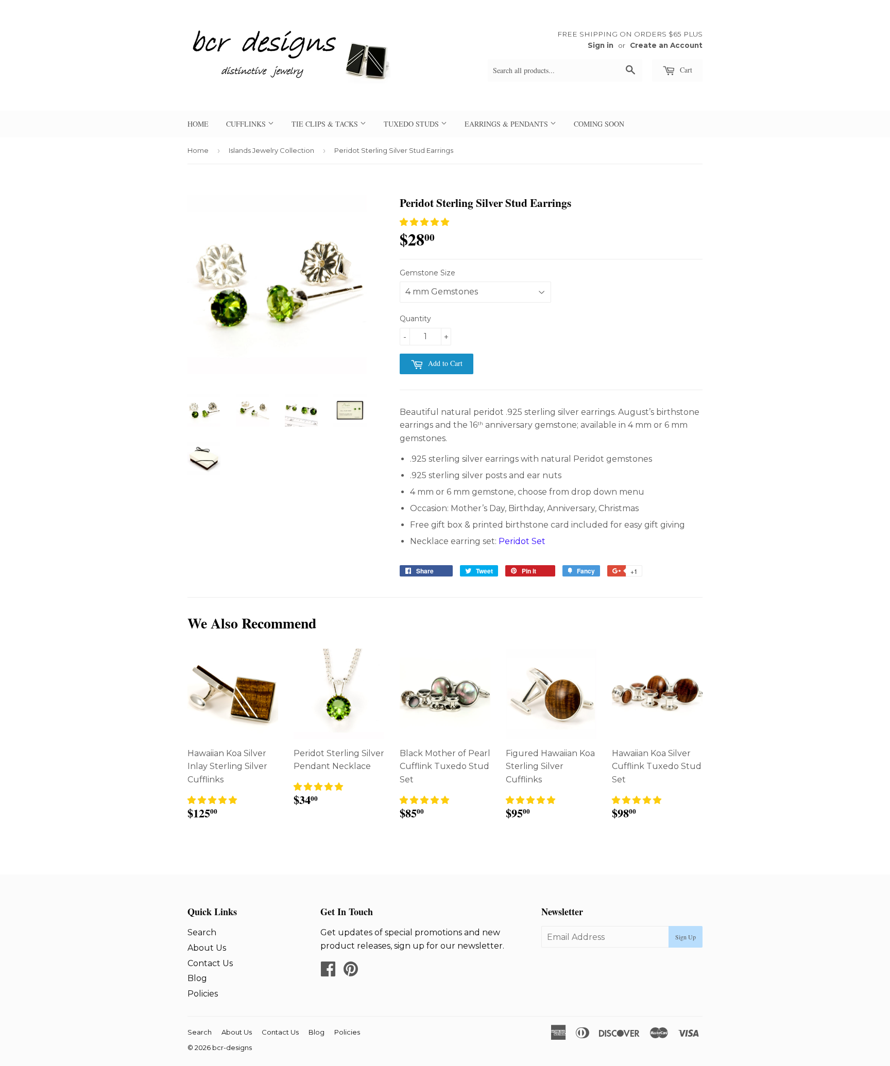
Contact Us (210, 963)
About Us (206, 948)
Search (201, 932)
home (198, 124)
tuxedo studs (412, 124)
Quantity (415, 318)
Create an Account (666, 45)
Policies (202, 994)
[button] (424, 222)
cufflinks (247, 124)
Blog (197, 978)
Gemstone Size (427, 272)
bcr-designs (232, 1047)
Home (198, 150)
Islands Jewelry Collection (271, 150)
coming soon (599, 124)
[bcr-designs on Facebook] (328, 972)
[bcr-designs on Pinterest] (350, 972)
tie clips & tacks (326, 124)
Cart (685, 70)
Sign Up (685, 937)
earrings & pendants (507, 124)
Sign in (600, 45)
